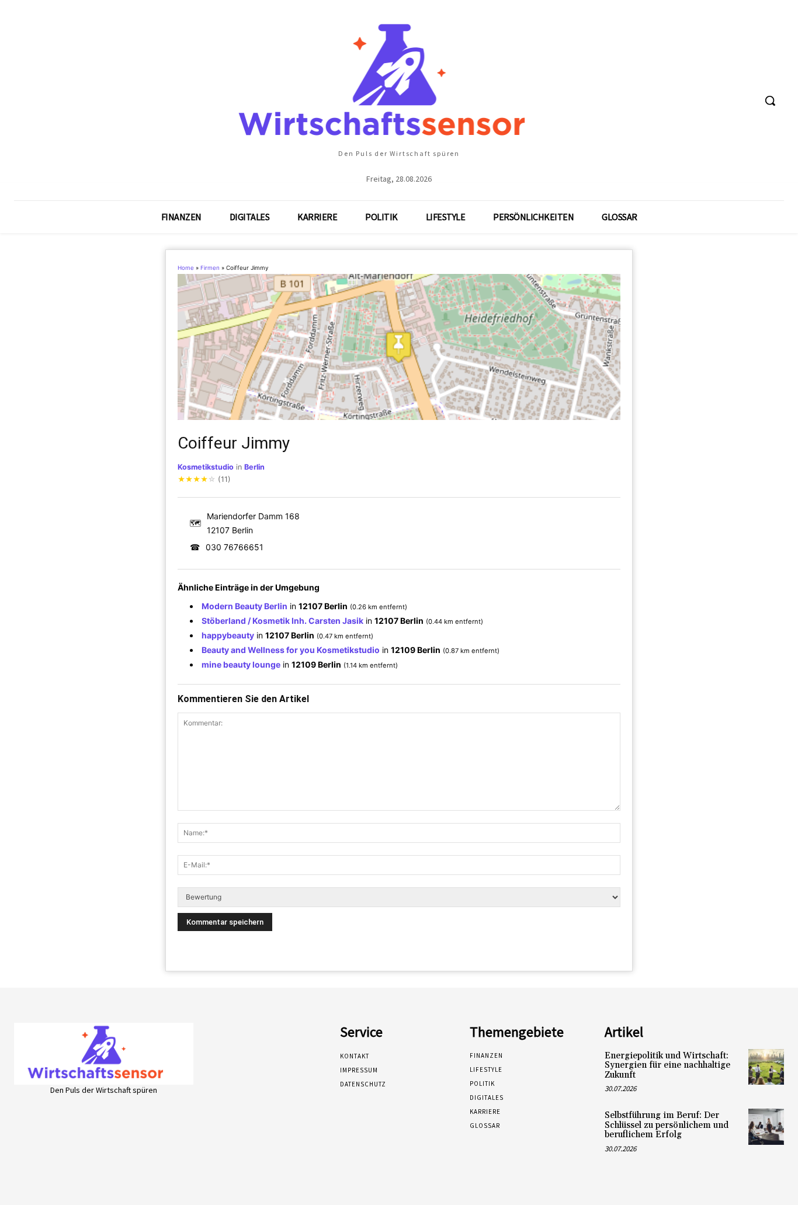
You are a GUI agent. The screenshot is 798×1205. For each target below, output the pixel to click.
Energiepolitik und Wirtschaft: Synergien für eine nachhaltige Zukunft (667, 1065)
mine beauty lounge (241, 664)
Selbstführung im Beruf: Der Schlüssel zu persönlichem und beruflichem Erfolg (666, 1125)
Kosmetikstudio (206, 467)
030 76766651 (234, 547)
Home (186, 268)
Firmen (210, 268)
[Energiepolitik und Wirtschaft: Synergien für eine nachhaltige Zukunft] (766, 1067)
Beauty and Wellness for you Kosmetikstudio (291, 650)
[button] (770, 100)
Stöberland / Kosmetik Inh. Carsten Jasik (282, 621)
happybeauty (228, 635)
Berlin (254, 467)
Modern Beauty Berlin (244, 606)
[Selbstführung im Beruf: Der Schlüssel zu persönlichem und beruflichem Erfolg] (766, 1126)
